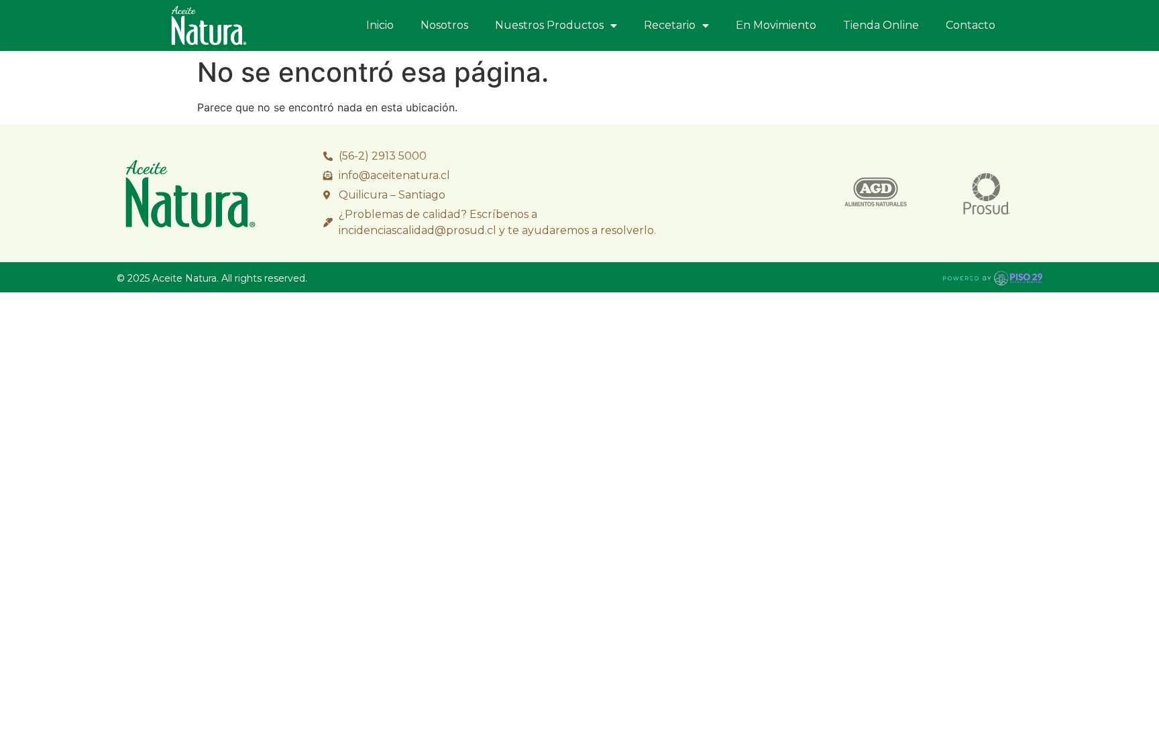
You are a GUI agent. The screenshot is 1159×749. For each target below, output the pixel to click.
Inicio (380, 25)
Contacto (970, 25)
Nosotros (444, 25)
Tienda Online (881, 25)
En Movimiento (776, 25)
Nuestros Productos (549, 25)
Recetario (670, 25)
